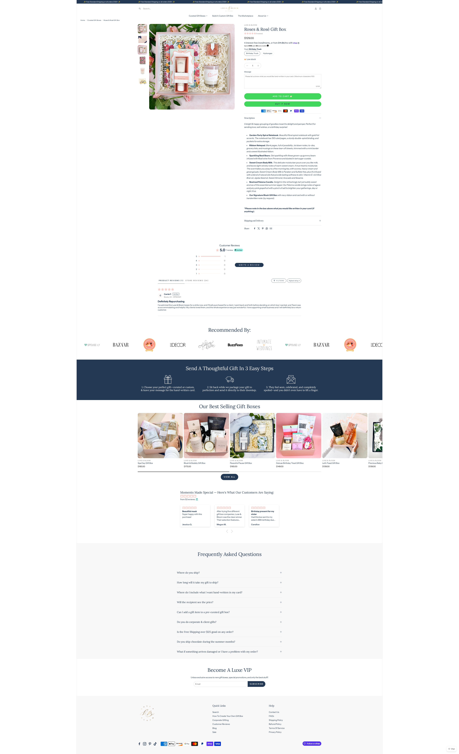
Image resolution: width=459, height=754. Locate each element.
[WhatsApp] (267, 228)
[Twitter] (259, 228)
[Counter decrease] (247, 66)
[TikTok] (155, 744)
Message (247, 72)
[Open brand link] (86, 345)
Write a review (249, 265)
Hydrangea (267, 53)
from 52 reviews (187, 499)
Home (82, 20)
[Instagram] (144, 744)
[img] (230, 496)
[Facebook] (255, 228)
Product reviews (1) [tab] (171, 281)
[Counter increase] (258, 66)
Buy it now (282, 104)
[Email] (271, 228)
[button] (155, 8)
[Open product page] (160, 435)
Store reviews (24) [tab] (197, 281)
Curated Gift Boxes (94, 20)
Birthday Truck (252, 53)
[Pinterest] (263, 228)
